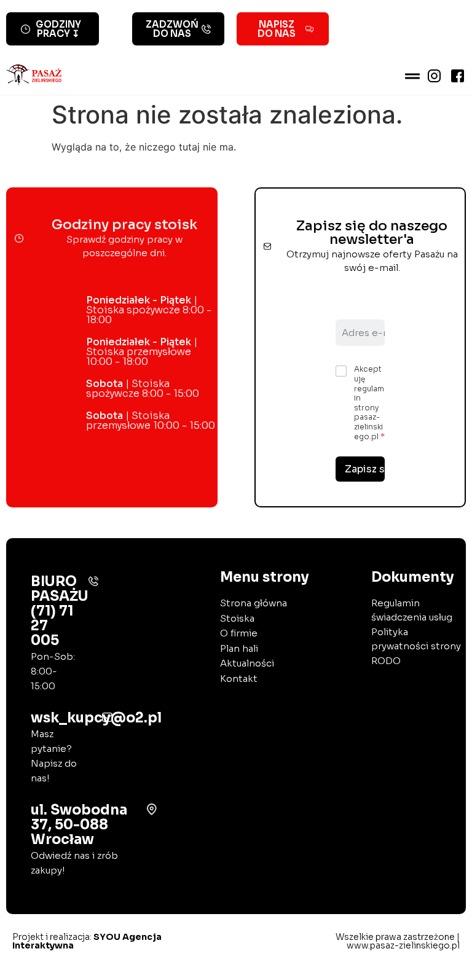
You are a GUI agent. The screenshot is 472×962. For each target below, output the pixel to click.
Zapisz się (365, 469)
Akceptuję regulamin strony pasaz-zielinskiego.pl (369, 402)
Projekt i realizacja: (87, 941)
